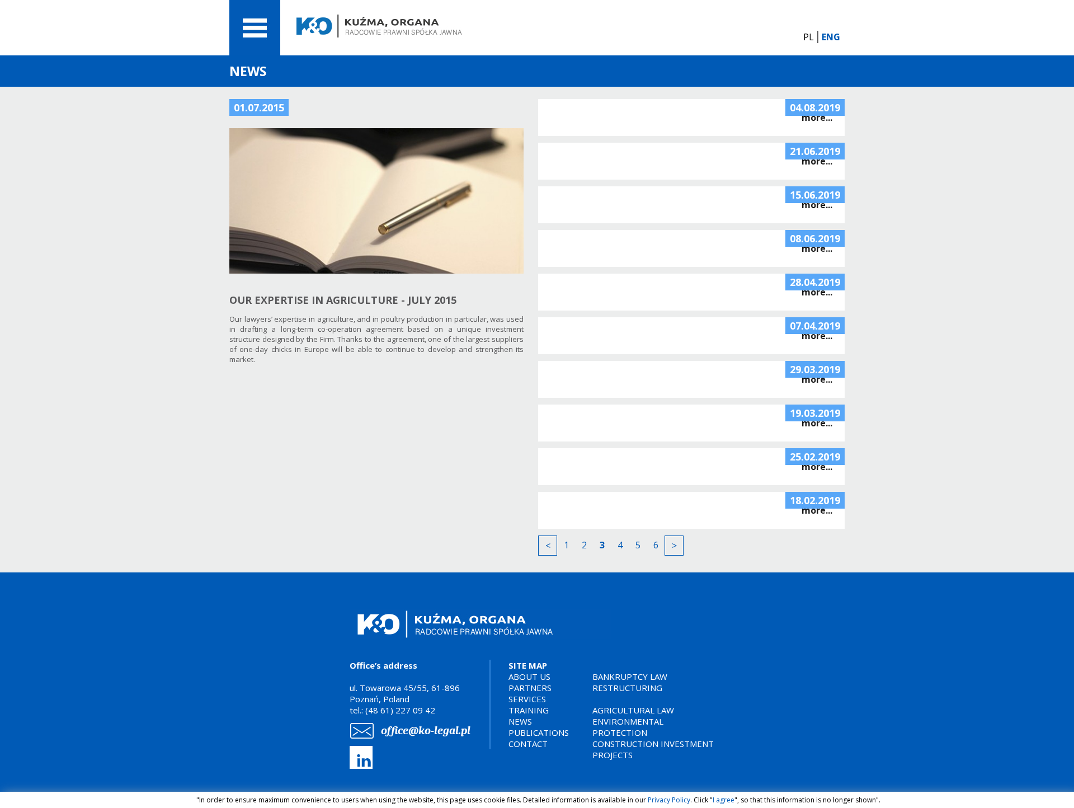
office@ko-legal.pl (425, 730)
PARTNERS (530, 687)
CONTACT (528, 743)
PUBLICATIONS (538, 732)
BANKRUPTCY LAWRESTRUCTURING (629, 682)
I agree (723, 800)
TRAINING (528, 710)
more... (817, 117)
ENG (831, 37)
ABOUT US (529, 676)
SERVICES (527, 698)
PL (808, 37)
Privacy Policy (669, 800)
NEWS (520, 721)
